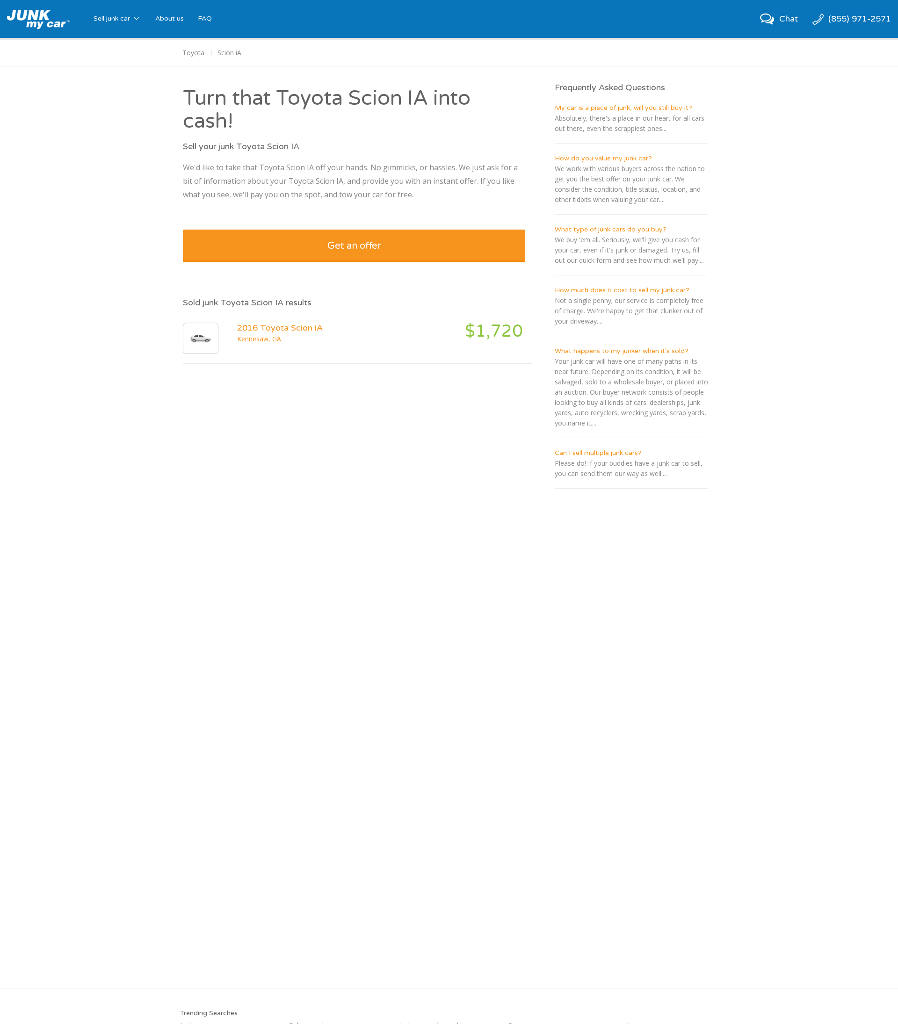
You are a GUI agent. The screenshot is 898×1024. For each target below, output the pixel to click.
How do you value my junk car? (603, 158)
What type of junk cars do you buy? (610, 229)
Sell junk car (113, 18)
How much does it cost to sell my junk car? (622, 290)
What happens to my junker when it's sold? (621, 351)
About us (169, 18)
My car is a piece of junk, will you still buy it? (623, 108)
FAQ (205, 18)
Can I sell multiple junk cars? (598, 453)
